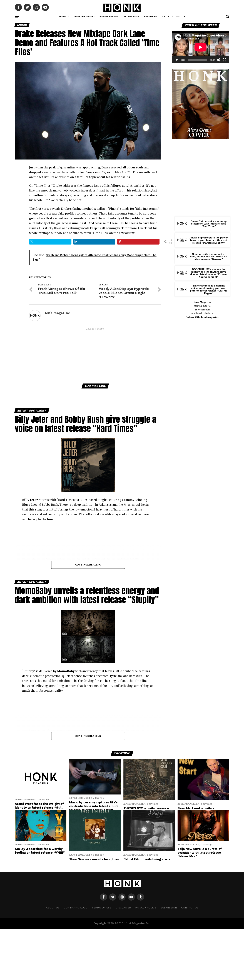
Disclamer (123, 907)
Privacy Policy (145, 907)
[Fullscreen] (224, 60)
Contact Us (189, 907)
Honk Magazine (56, 313)
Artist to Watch (173, 16)
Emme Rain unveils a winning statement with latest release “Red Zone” (209, 224)
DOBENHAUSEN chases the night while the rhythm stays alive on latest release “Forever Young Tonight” (209, 273)
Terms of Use (101, 907)
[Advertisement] (95, 355)
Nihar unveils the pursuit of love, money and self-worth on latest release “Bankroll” (208, 257)
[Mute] (219, 60)
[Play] (176, 60)
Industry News (83, 16)
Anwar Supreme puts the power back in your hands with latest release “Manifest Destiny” (209, 240)
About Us (52, 907)
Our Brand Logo (76, 907)
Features (150, 16)
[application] (200, 47)
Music (63, 16)
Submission (169, 907)
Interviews (131, 16)
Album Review (108, 16)
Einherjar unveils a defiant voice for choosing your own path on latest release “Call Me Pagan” (208, 289)
